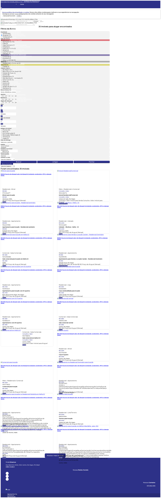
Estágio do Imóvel (6, 128)
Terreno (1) (6, 136)
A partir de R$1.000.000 (32, 1)
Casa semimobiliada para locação (69, 291)
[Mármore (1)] (9, 151)
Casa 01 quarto (63, 354)
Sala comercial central (66, 323)
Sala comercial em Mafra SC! (31, 338)
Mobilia (3, 144)
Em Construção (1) (9, 133)
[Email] (80, 476)
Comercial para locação (9, 386)
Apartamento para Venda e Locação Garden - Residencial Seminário (80, 259)
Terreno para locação (66, 418)
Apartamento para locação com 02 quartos (16, 291)
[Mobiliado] (5, 147)
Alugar (4, 202)
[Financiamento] (6, 154)
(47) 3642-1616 (151, 485)
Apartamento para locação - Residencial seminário (18, 227)
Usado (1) (6, 138)
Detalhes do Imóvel (6, 148)
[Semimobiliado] (5, 146)
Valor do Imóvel (5, 118)
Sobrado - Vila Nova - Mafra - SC (69, 227)
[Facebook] (80, 473)
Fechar (92, 162)
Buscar (18, 162)
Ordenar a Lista (5, 157)
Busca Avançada (7, 164)
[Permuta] (6, 156)
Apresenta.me (12, 494)
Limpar (55, 162)
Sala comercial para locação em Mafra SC (15, 259)
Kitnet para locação (8, 195)
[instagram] (80, 479)
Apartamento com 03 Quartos (12, 323)
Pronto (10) (6, 130)
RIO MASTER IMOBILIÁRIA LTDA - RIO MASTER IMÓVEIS (20, 2)
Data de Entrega (5, 140)
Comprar (61, 203)
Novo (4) (5, 131)
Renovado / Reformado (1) (11, 135)
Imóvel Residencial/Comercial (68, 195)
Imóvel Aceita (5, 153)
